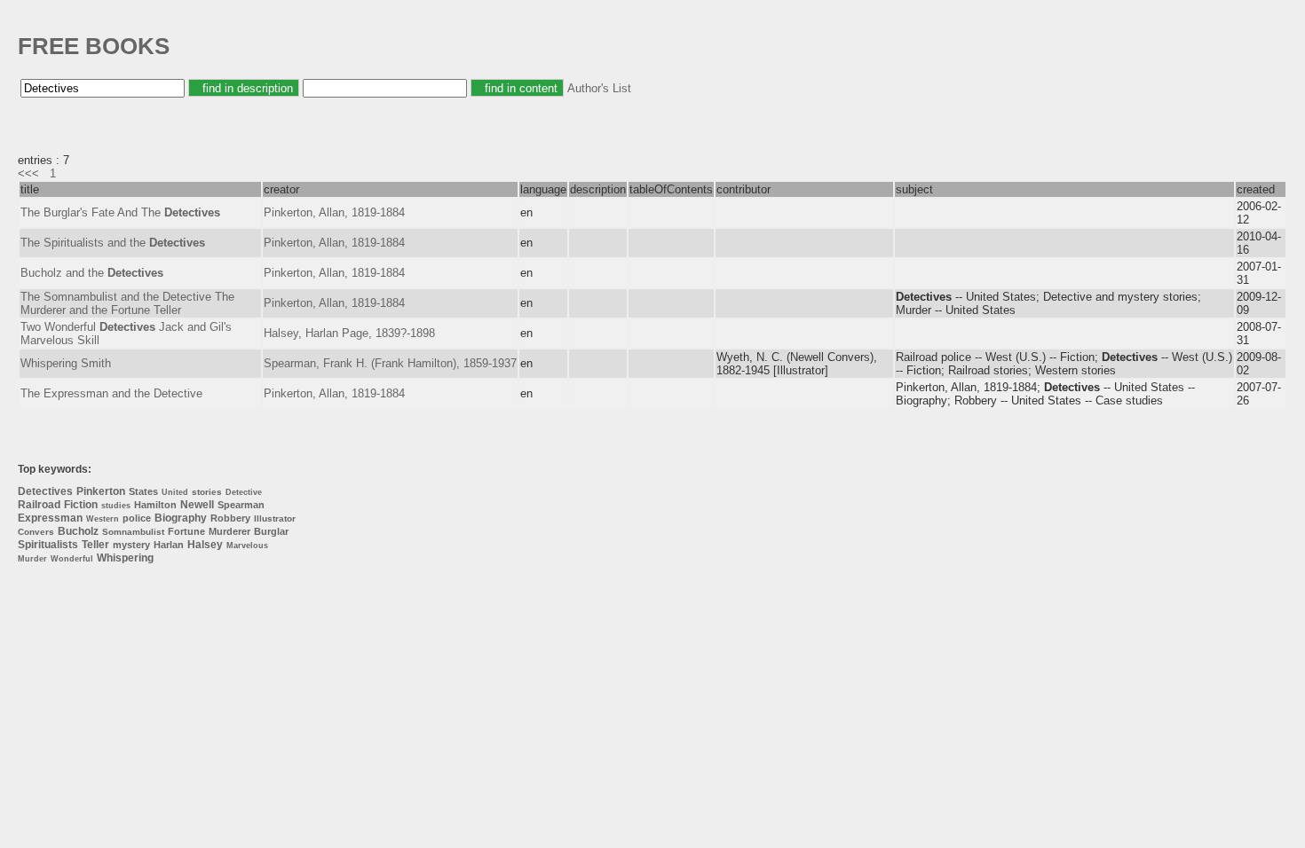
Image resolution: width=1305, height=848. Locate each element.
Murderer (229, 531)
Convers (36, 532)
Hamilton (155, 504)
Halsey (205, 544)
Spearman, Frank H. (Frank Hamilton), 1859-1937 (390, 363)
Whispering (125, 558)
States (143, 491)
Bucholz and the (91, 272)
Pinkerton (100, 491)
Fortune (186, 531)
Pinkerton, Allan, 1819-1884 (334, 212)
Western (102, 518)
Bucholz (78, 531)
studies (115, 505)
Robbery (230, 518)
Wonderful (72, 558)
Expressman (50, 518)
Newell (197, 505)
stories (207, 492)
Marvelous (247, 545)
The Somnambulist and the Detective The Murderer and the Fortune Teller (127, 303)
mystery (131, 544)
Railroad (39, 505)
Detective (243, 492)
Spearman (241, 504)
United (175, 492)
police (137, 518)
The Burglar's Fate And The (120, 212)
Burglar (271, 531)
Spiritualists (48, 544)
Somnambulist (133, 532)
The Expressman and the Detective (111, 393)
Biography (180, 518)
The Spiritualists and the (112, 242)
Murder (32, 558)
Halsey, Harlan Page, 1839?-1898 (349, 333)
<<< (28, 173)
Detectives (45, 491)
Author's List (599, 88)
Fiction (81, 505)
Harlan (169, 544)
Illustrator (275, 518)
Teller (95, 544)
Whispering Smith (65, 363)
